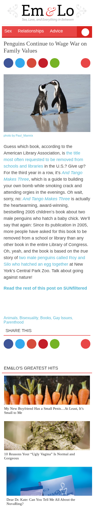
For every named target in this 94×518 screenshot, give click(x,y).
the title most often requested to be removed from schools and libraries (43, 160)
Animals (11, 318)
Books (45, 318)
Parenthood (14, 322)
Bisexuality (29, 318)
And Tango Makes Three (46, 198)
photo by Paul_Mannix (18, 135)
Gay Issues (62, 318)
